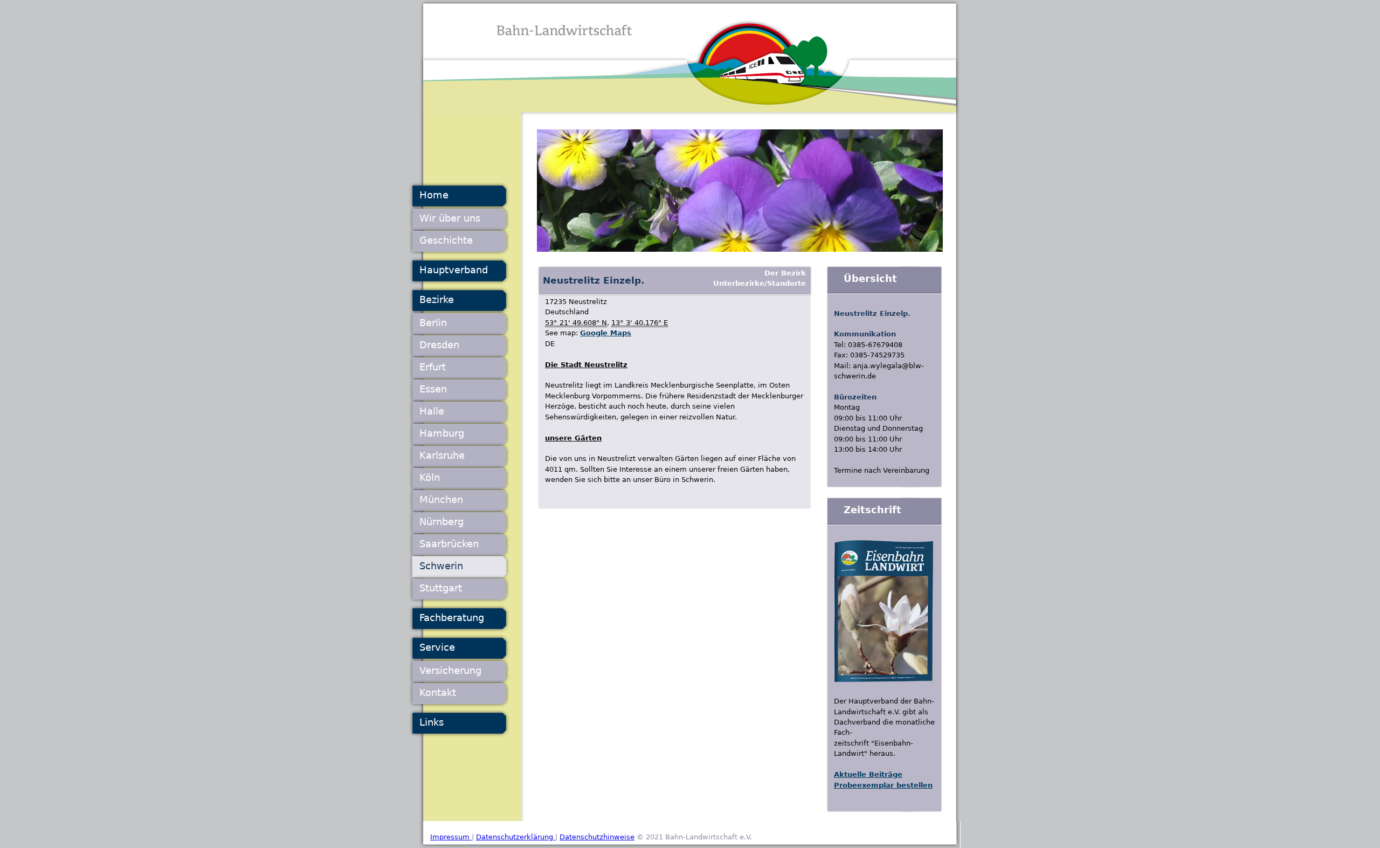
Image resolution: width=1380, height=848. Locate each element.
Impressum (451, 837)
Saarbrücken (449, 543)
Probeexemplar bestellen (883, 785)
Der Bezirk (785, 273)
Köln (429, 477)
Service (437, 647)
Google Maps (605, 333)
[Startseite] (690, 58)
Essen (433, 389)
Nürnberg (441, 521)
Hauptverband (453, 269)
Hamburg (441, 433)
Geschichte (446, 240)
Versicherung (450, 670)
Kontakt (437, 692)
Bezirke (436, 299)
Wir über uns (449, 218)
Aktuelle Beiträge (868, 774)
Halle (431, 411)
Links (431, 722)
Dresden (439, 344)
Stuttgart (440, 588)
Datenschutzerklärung (515, 837)
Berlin (433, 322)
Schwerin (441, 565)
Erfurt (432, 367)
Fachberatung (451, 617)
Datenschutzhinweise (597, 837)
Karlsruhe (442, 455)
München (441, 499)
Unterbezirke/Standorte (759, 283)
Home (433, 195)
